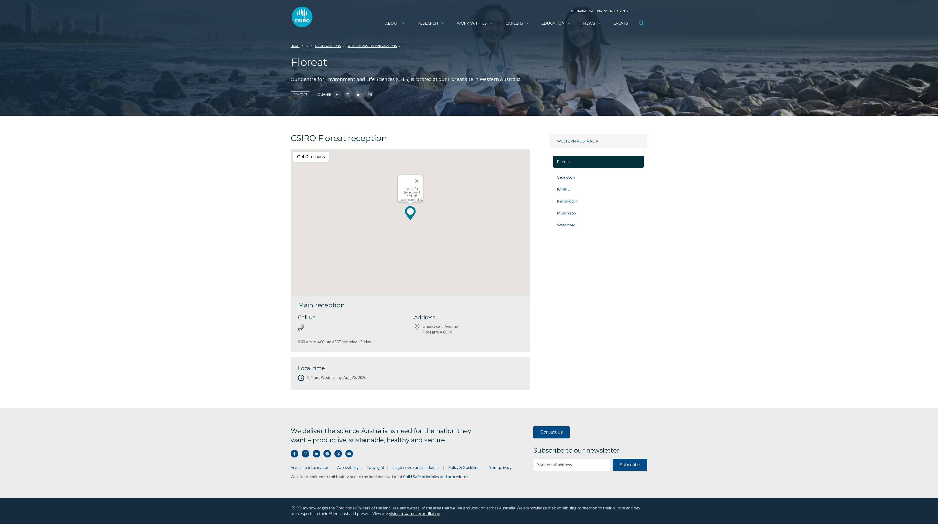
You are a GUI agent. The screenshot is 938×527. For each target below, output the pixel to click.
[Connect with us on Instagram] (305, 453)
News (589, 23)
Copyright (375, 467)
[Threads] (338, 453)
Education (553, 23)
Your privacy (500, 467)
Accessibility (347, 467)
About (392, 23)
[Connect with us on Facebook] (294, 453)
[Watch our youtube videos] (349, 453)
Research (428, 23)
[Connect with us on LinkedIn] (316, 453)
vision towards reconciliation (414, 513)
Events (620, 23)
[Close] (417, 181)
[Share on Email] (369, 94)
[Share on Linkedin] (358, 94)
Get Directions (311, 156)
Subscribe (630, 464)
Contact (300, 94)
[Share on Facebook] (337, 94)
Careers (514, 23)
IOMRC (563, 189)
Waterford (566, 225)
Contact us (551, 432)
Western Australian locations (372, 45)
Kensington (567, 201)
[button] (410, 213)
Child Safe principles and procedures (435, 476)
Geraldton (566, 177)
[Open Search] (641, 23)
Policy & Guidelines (464, 467)
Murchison (566, 213)
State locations (328, 45)
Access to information (310, 467)
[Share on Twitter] (348, 94)
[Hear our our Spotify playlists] (327, 453)
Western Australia (577, 141)
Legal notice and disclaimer (416, 467)
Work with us (472, 23)
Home (295, 45)
